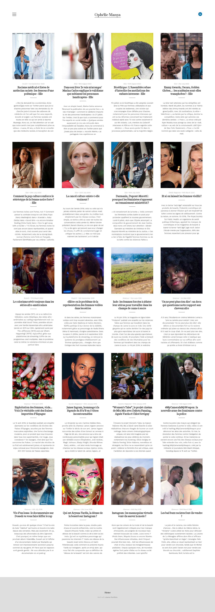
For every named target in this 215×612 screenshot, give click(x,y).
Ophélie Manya (108, 15)
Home (107, 592)
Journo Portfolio (111, 597)
